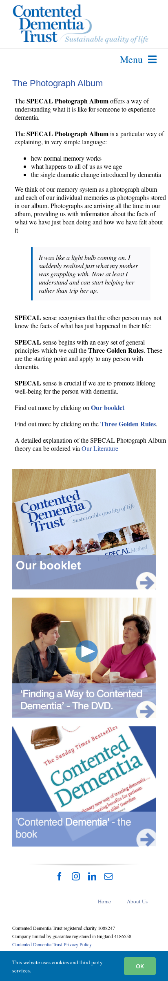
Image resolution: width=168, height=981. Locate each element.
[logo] (80, 7)
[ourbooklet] (84, 472)
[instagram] (76, 876)
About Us (137, 901)
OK (140, 966)
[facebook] (59, 876)
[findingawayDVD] (84, 600)
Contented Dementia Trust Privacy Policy (52, 944)
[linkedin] (92, 876)
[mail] (108, 876)
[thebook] (84, 729)
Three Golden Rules (128, 423)
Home (104, 901)
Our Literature (100, 448)
